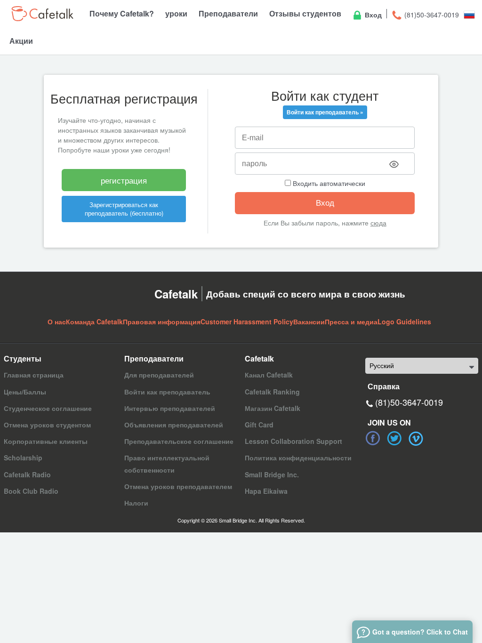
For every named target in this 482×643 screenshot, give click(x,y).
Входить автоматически (328, 183)
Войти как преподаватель (167, 391)
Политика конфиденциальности (298, 457)
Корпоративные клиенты (46, 441)
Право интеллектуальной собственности (166, 463)
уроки (176, 13)
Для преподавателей (159, 374)
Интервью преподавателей (169, 408)
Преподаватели (228, 13)
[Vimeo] (416, 438)
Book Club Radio (31, 491)
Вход (372, 14)
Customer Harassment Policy (247, 321)
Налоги (136, 502)
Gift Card (259, 424)
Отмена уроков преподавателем (178, 486)
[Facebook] (372, 438)
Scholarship (23, 457)
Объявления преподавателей (173, 424)
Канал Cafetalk (269, 374)
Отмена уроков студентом (47, 424)
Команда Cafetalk (94, 321)
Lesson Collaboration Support (293, 441)
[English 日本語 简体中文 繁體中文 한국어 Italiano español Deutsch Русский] (421, 365)
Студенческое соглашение (48, 408)
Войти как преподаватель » (325, 112)
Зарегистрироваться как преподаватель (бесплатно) (124, 208)
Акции (21, 40)
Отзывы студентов (305, 13)
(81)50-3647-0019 (430, 14)
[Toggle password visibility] (394, 164)
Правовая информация (162, 321)
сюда (378, 222)
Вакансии (309, 321)
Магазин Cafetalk (272, 408)
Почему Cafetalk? (121, 13)
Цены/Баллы (25, 391)
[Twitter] (394, 438)
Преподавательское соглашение (178, 441)
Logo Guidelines (404, 321)
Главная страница (34, 374)
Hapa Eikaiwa (266, 491)
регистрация (124, 180)
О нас (57, 321)
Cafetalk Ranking (272, 391)
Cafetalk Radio (27, 474)
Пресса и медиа (351, 321)
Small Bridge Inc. (272, 474)
